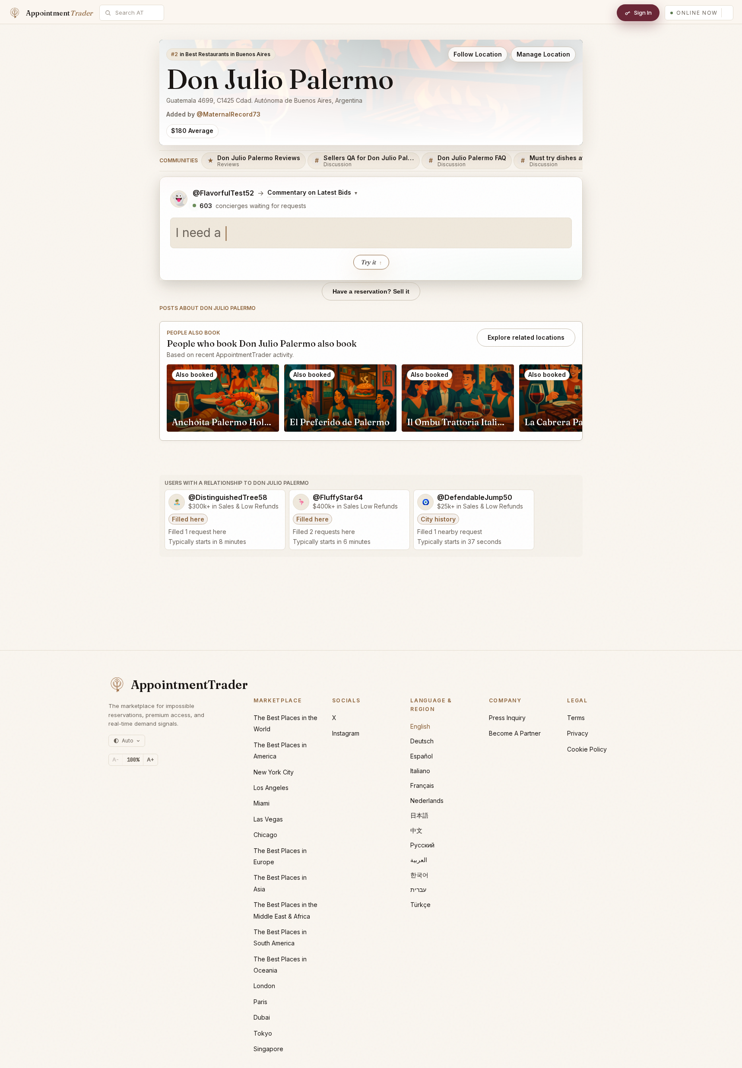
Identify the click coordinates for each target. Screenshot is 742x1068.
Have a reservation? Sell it (371, 291)
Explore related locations (526, 337)
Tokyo (263, 1033)
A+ (150, 759)
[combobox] (136, 13)
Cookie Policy (587, 749)
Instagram (345, 733)
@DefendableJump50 (474, 497)
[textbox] (371, 233)
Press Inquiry (507, 717)
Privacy (577, 733)
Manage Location (543, 54)
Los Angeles (271, 787)
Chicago (265, 834)
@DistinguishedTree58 (227, 497)
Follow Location (477, 54)
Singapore (268, 1048)
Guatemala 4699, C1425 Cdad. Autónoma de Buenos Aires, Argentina (264, 100)
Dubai (262, 1017)
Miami (262, 803)
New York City (274, 772)
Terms (576, 717)
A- (115, 759)
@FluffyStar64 (338, 497)
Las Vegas (268, 819)
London (264, 985)
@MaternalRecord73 (228, 114)
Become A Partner (515, 733)
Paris (260, 1001)
